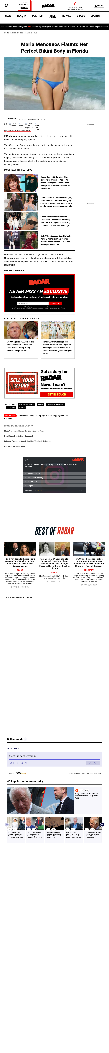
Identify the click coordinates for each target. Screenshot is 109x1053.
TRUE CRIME (52, 16)
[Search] (6, 7)
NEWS (8, 16)
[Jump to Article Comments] (5, 124)
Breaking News (30, 33)
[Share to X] (21, 124)
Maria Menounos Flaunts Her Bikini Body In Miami (24, 431)
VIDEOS (81, 16)
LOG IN (100, 6)
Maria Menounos (55, 405)
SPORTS (95, 16)
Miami (40, 405)
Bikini (21, 408)
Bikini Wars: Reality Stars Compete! (18, 436)
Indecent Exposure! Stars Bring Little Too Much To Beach (27, 441)
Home (6, 33)
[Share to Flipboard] (29, 124)
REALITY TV (22, 16)
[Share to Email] (37, 124)
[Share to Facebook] (12, 124)
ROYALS (66, 16)
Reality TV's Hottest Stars (14, 446)
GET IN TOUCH (56, 394)
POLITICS (37, 16)
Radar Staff (12, 119)
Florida (11, 408)
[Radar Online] (48, 6)
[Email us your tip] (25, 10)
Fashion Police (16, 33)
